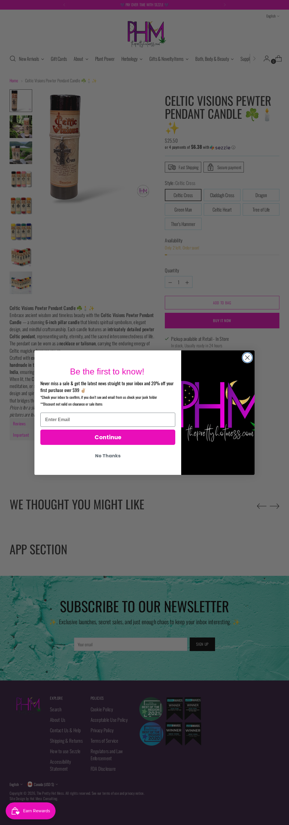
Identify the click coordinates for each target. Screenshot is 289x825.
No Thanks (108, 456)
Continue (108, 437)
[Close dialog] (247, 358)
